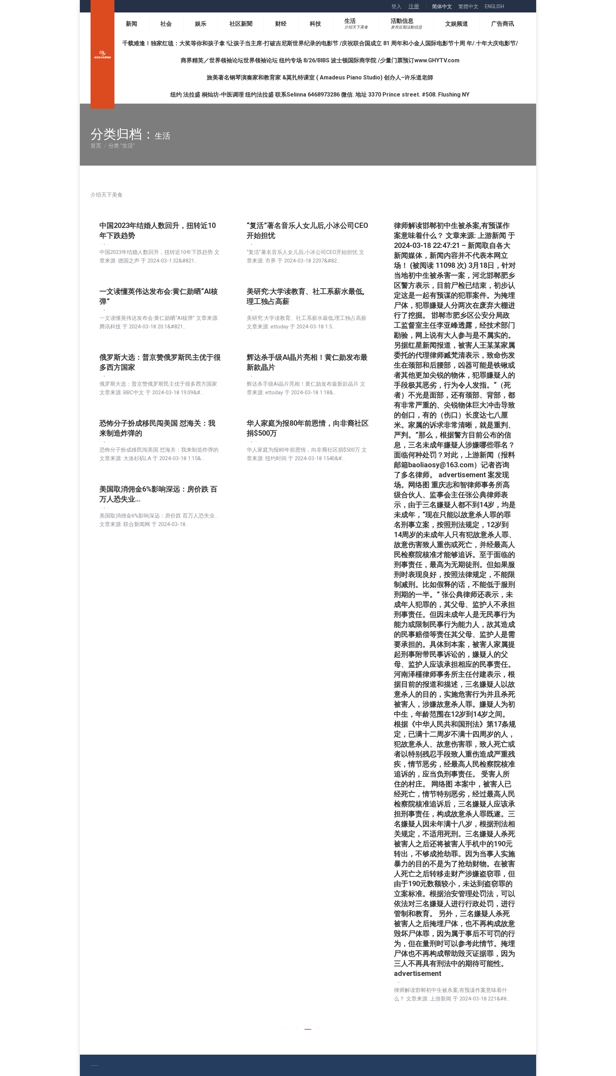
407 (296, 1028)
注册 (414, 6)
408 (307, 1028)
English (494, 6)
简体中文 (442, 6)
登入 (396, 6)
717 (351, 1028)
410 (329, 1028)
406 (285, 1028)
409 (318, 1028)
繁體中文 (468, 6)
